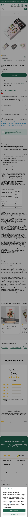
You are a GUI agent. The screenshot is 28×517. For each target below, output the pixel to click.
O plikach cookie (18, 488)
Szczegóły (10, 488)
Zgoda (5, 488)
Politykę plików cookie (9, 502)
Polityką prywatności (11, 495)
